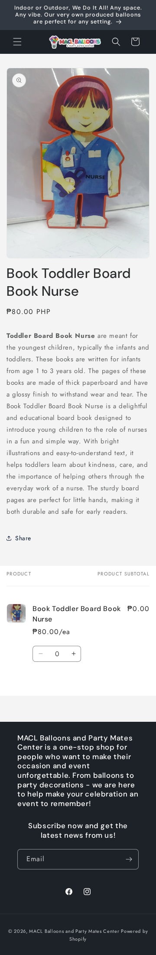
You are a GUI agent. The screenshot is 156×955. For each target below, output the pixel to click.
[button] (17, 41)
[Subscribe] (128, 859)
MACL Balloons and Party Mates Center (74, 931)
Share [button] (23, 538)
